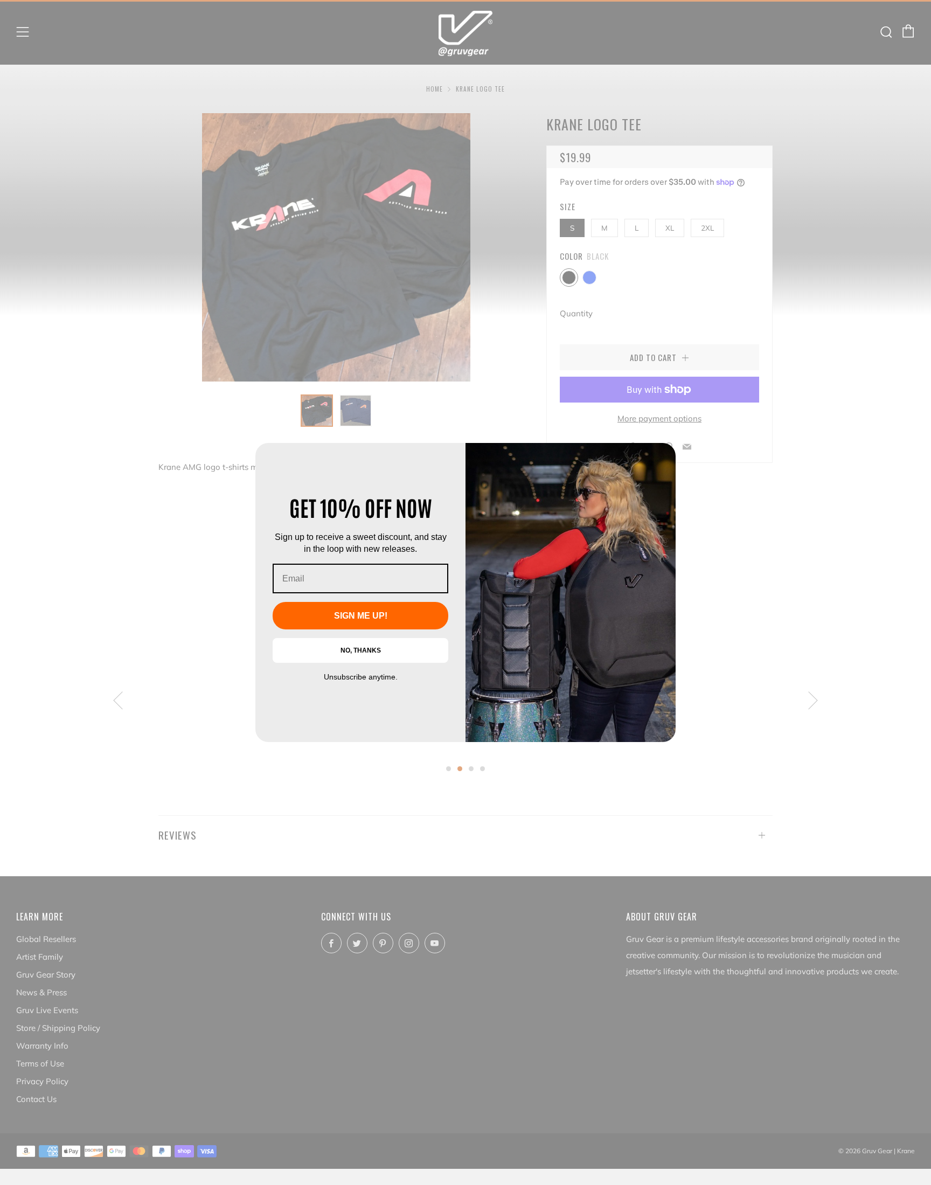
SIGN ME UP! (360, 615)
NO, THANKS (361, 650)
